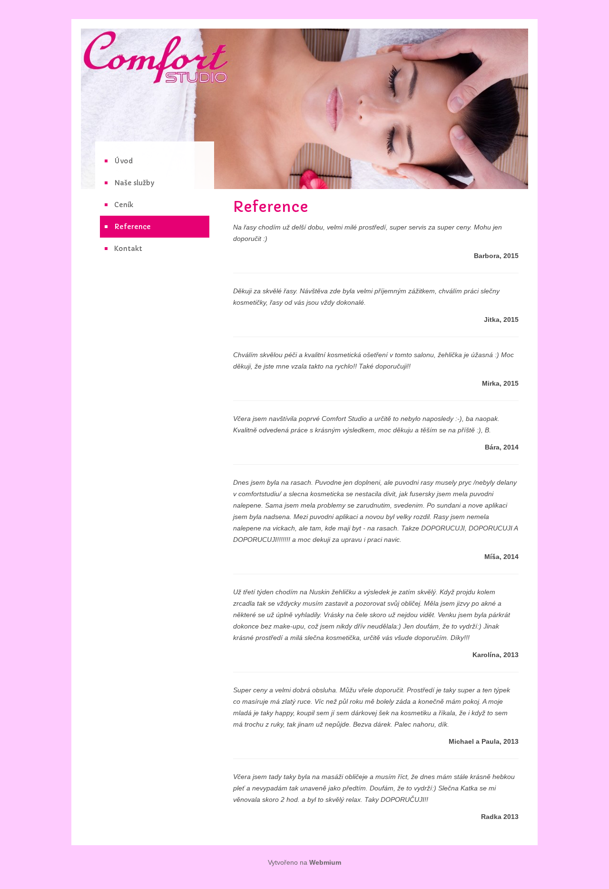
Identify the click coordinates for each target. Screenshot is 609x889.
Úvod (123, 161)
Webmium (325, 862)
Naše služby (134, 183)
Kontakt (128, 248)
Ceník (123, 204)
